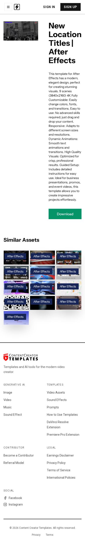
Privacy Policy (56, 463)
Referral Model (13, 463)
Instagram (16, 504)
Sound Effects (57, 400)
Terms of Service (58, 470)
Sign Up (70, 7)
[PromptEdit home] (17, 6)
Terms (49, 534)
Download (65, 214)
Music (7, 407)
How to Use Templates (62, 414)
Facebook (15, 498)
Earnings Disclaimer (60, 455)
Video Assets (56, 392)
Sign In (49, 7)
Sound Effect (12, 414)
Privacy (36, 534)
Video (7, 400)
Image (7, 392)
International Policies (61, 477)
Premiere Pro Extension (63, 434)
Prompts (53, 407)
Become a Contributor (18, 455)
